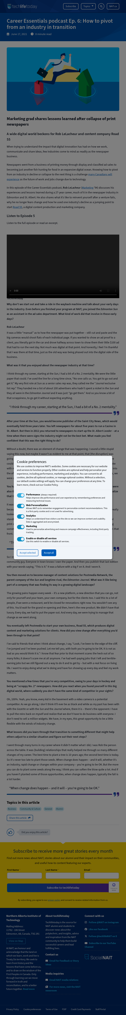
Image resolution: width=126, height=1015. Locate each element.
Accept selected (28, 552)
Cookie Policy (51, 484)
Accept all (49, 552)
